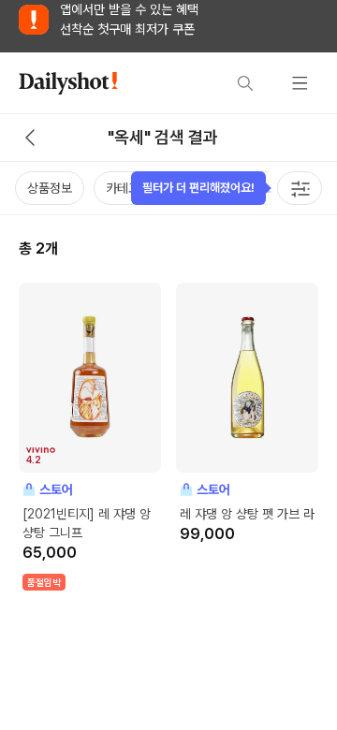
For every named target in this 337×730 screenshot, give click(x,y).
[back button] (30, 137)
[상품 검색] (245, 83)
